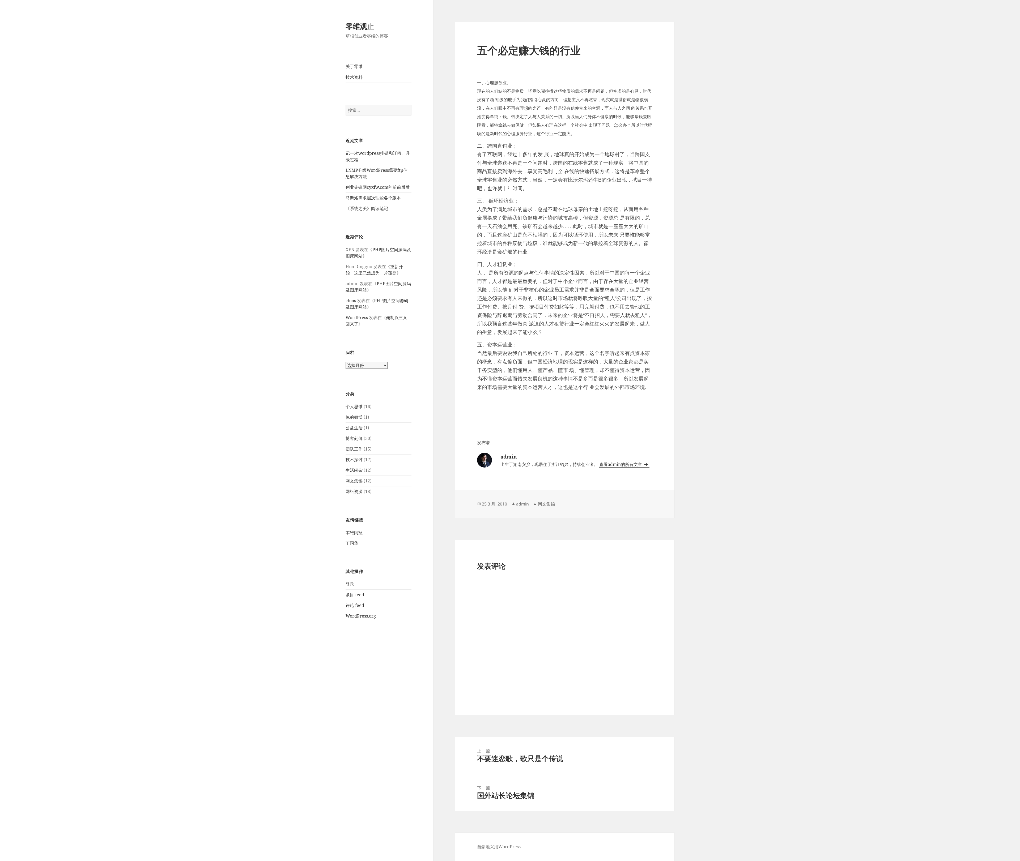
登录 (350, 584)
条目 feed (355, 595)
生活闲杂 (354, 470)
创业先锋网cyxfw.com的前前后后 (378, 187)
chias (351, 300)
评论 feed (355, 605)
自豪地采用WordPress (499, 847)
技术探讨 (354, 459)
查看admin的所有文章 (621, 464)
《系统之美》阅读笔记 (367, 208)
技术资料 (354, 77)
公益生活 (354, 428)
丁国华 (352, 543)
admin (522, 504)
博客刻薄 (354, 438)
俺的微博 (354, 417)
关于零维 (354, 66)
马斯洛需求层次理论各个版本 (373, 198)
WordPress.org (361, 616)
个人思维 (354, 406)
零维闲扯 (354, 533)
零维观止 (360, 26)
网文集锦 (354, 481)
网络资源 (354, 491)
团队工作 (354, 449)
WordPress (357, 317)
